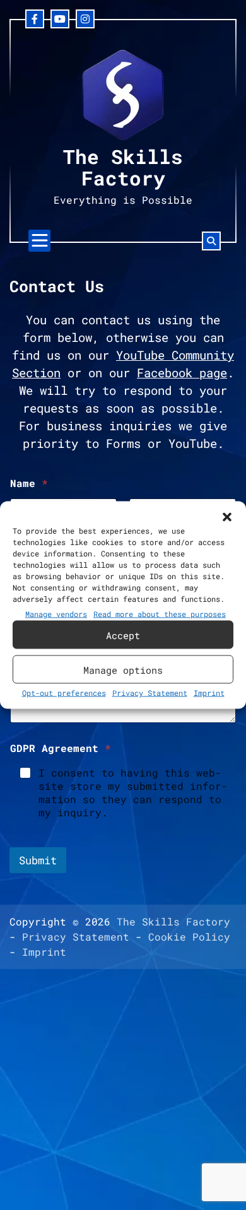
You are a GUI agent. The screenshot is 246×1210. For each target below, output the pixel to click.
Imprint (209, 693)
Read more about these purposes (159, 614)
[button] (227, 517)
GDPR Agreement (60, 748)
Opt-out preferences (64, 693)
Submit (38, 860)
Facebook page (182, 372)
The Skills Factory (123, 167)
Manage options (123, 669)
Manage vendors (56, 614)
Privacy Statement (149, 693)
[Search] (211, 241)
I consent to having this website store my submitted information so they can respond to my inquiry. (133, 792)
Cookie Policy (189, 936)
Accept (123, 634)
